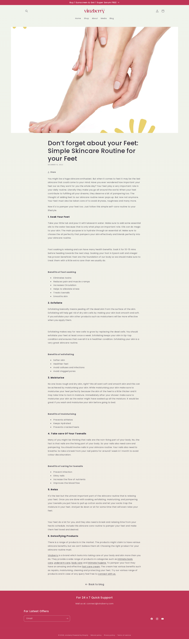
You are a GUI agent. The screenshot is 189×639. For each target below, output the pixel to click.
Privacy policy (109, 635)
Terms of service (124, 635)
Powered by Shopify (80, 635)
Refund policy (96, 635)
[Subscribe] (67, 618)
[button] (26, 11)
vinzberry (68, 635)
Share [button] (53, 172)
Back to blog (96, 584)
